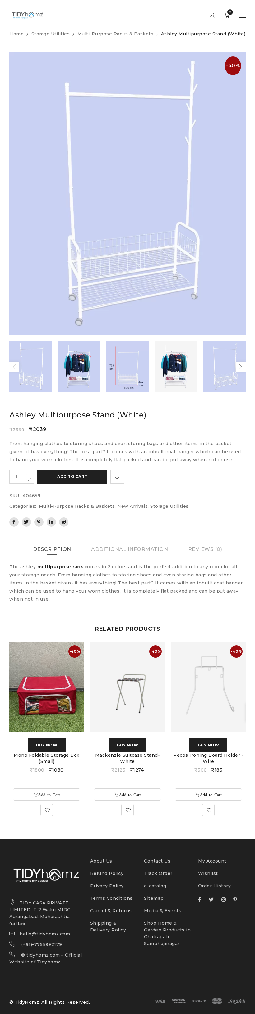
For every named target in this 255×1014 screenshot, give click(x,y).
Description (52, 549)
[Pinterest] (235, 899)
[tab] (52, 549)
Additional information (129, 549)
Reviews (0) (205, 549)
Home (16, 34)
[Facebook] (200, 899)
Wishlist (208, 873)
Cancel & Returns (111, 910)
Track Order (158, 873)
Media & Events (162, 910)
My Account (212, 861)
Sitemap (154, 898)
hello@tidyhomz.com (45, 934)
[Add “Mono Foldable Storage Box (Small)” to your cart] (46, 794)
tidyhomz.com (43, 955)
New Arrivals (132, 506)
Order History (214, 886)
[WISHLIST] (117, 477)
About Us (101, 861)
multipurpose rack (60, 567)
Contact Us (157, 861)
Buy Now (47, 745)
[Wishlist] (47, 810)
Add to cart (72, 476)
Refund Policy (107, 873)
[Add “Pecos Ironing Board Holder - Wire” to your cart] (208, 794)
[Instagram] (223, 899)
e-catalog (155, 886)
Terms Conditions (111, 898)
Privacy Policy (107, 886)
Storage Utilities (50, 34)
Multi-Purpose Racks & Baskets (115, 34)
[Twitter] (211, 899)
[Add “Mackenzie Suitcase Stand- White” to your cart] (127, 794)
